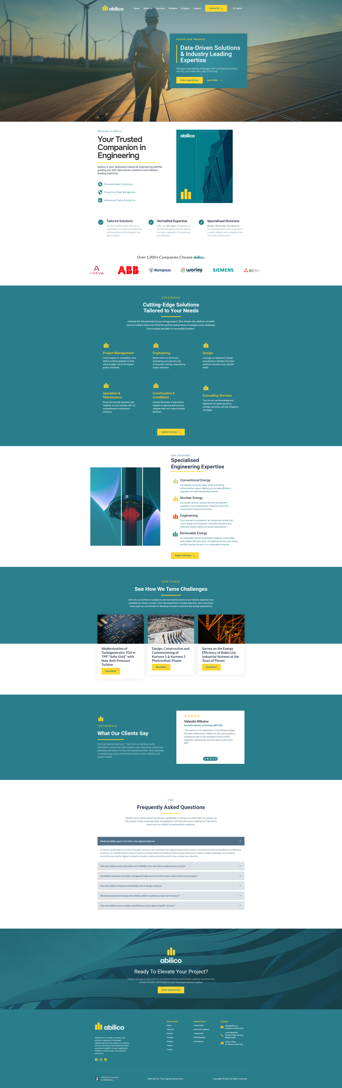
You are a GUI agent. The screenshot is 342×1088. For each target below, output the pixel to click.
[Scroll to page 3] (210, 759)
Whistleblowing (199, 1037)
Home (137, 8)
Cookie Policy (198, 1033)
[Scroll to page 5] (216, 759)
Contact (170, 1049)
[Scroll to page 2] (207, 759)
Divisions (173, 8)
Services (160, 8)
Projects (185, 8)
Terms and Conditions (201, 1029)
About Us (148, 8)
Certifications (199, 1041)
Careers (197, 8)
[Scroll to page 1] (204, 759)
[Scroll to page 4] (213, 759)
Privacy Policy (199, 1025)
